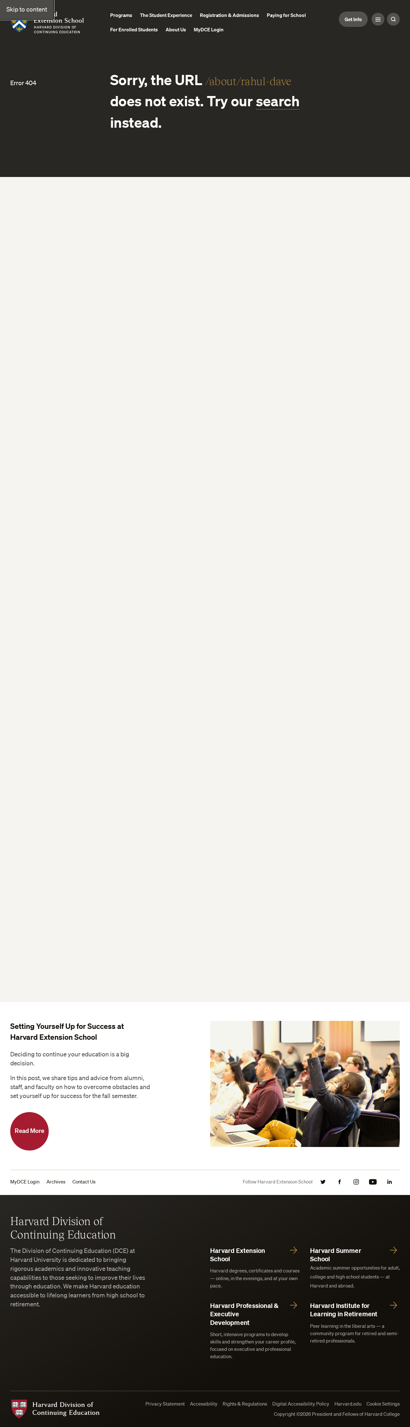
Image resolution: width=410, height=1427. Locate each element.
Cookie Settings (383, 1403)
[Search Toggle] (393, 19)
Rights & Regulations (245, 1403)
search (278, 100)
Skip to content (26, 9)
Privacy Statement (165, 1403)
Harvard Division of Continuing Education (63, 1227)
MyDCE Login (24, 1181)
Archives (55, 1181)
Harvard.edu (347, 1403)
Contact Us (83, 1181)
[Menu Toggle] (378, 19)
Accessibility (203, 1403)
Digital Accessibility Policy (300, 1403)
